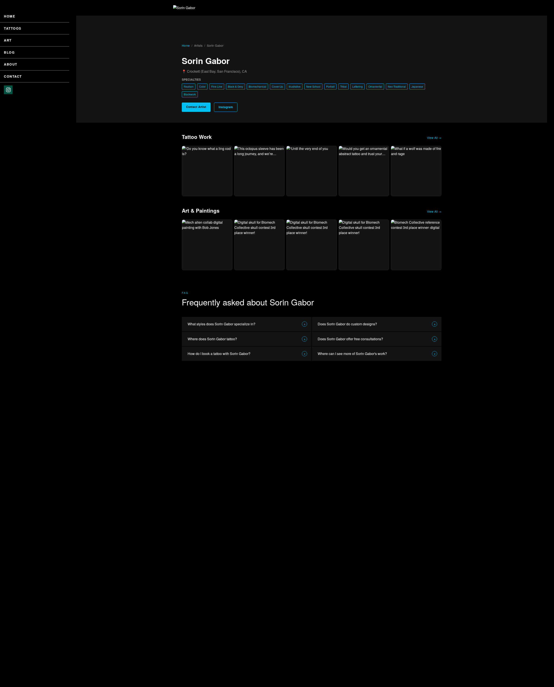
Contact (13, 76)
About (10, 64)
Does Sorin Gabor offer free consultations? (377, 338)
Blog (9, 52)
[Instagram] (8, 89)
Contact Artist (196, 107)
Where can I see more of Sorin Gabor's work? (377, 353)
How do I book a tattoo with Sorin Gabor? (247, 353)
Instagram (226, 107)
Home (9, 16)
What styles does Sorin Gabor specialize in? (247, 323)
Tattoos (12, 28)
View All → (434, 137)
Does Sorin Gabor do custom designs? (377, 323)
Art (8, 40)
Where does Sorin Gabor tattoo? (247, 338)
